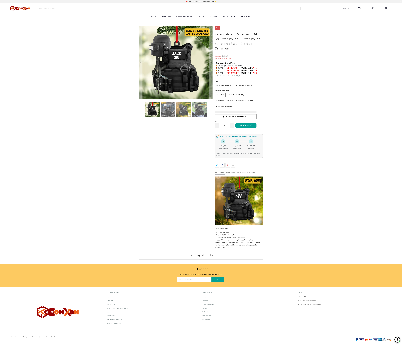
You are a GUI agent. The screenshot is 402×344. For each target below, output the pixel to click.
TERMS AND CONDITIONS (114, 323)
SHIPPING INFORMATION (114, 319)
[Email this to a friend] (233, 165)
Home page (205, 301)
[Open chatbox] (397, 340)
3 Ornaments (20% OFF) (224, 100)
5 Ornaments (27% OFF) (244, 100)
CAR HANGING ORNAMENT (244, 85)
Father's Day (206, 319)
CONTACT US (111, 304)
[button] (201, 16)
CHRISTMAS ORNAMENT (224, 85)
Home (204, 297)
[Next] (211, 62)
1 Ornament (220, 95)
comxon (19, 337)
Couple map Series (208, 304)
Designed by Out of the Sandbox (34, 337)
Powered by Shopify (52, 337)
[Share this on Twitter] (217, 165)
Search (109, 297)
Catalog (204, 308)
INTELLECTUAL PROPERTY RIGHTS (117, 308)
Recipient (205, 312)
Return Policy (111, 316)
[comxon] (20, 8)
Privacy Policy (111, 312)
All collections (206, 316)
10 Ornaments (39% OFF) (224, 106)
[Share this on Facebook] (222, 165)
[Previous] (140, 62)
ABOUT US (110, 301)
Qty (216, 121)
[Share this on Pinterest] (227, 165)
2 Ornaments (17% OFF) (235, 95)
